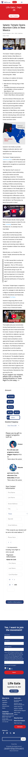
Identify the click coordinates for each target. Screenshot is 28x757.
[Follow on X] (10, 733)
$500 (11, 402)
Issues (4, 35)
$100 (11, 407)
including (8, 224)
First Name (8, 634)
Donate (14, 2)
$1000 (11, 396)
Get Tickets (14, 16)
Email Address (8, 646)
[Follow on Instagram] (7, 733)
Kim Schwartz (7, 33)
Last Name (8, 640)
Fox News (12, 297)
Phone (6, 652)
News (7, 35)
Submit (14, 672)
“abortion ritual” (7, 159)
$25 (17, 412)
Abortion (20, 33)
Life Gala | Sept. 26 (14, 8)
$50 (10, 412)
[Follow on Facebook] (3, 733)
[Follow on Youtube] (13, 733)
